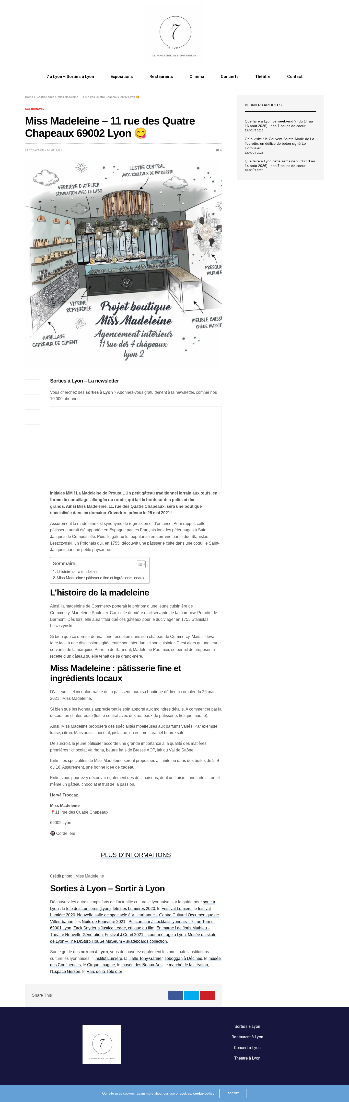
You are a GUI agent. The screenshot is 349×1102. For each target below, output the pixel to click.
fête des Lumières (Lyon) (88, 908)
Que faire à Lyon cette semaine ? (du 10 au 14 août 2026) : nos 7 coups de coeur (280, 163)
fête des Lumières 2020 (134, 908)
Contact (295, 76)
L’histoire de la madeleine (77, 571)
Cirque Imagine (101, 965)
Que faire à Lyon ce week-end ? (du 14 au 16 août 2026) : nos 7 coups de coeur (279, 123)
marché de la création (188, 965)
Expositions (122, 76)
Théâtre (263, 76)
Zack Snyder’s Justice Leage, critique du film (113, 928)
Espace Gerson (66, 971)
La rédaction (34, 150)
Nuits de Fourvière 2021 (103, 921)
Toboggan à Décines (183, 958)
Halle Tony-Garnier (145, 958)
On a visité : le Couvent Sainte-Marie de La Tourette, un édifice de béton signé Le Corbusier (279, 143)
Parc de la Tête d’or (104, 971)
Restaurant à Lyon (247, 1036)
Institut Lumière (108, 958)
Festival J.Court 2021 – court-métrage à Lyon (145, 934)
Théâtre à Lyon (247, 1058)
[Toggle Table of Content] (138, 564)
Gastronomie (34, 109)
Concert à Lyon (247, 1047)
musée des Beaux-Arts (141, 965)
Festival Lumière (176, 908)
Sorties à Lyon (247, 1026)
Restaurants (161, 76)
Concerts (230, 76)
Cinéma (197, 76)
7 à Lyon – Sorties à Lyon (70, 76)
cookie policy (203, 1093)
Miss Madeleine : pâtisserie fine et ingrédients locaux (100, 578)
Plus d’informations (136, 854)
